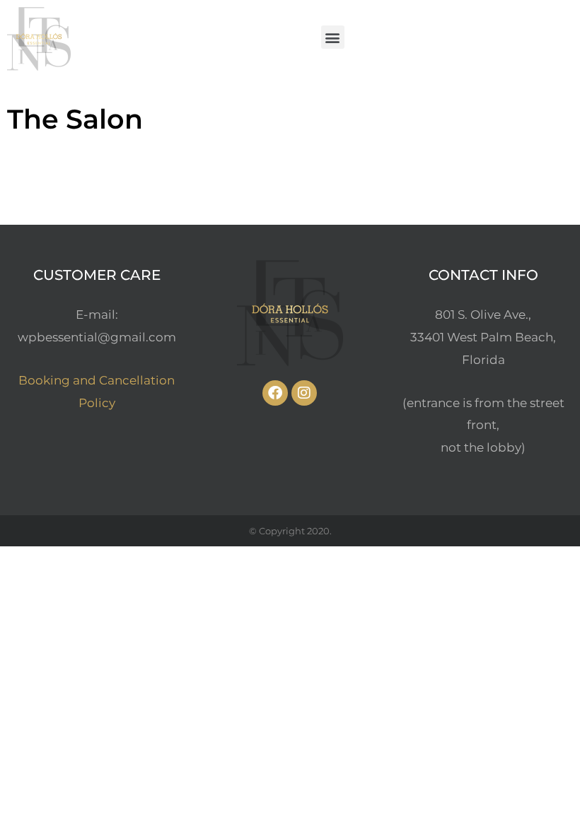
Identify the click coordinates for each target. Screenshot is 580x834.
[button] (332, 37)
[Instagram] (304, 393)
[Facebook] (275, 393)
